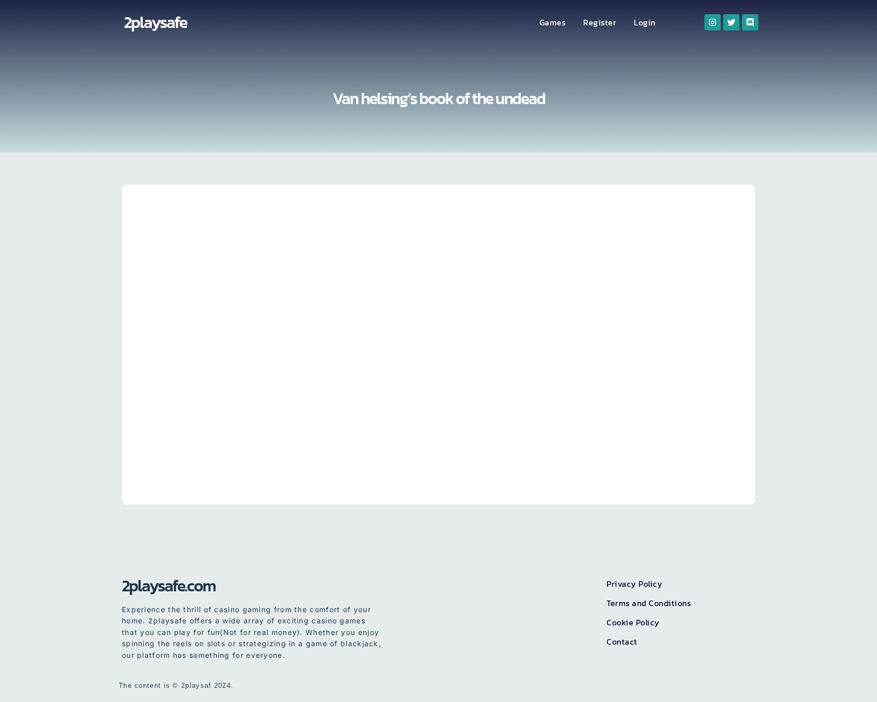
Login (645, 22)
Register (599, 22)
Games (552, 22)
